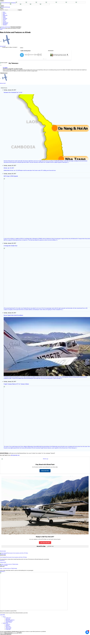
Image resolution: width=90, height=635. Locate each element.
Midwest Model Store (10, 620)
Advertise (7, 625)
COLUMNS (5, 67)
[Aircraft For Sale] (31, 2)
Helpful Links (5, 623)
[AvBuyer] (41, 2)
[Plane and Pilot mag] (61, 2)
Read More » (2, 560)
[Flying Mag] (13, 2)
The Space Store (9, 621)
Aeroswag (8, 618)
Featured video (3, 562)
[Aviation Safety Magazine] (15, 4)
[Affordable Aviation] (71, 2)
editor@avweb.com (15, 455)
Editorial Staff (3, 46)
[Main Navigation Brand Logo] (5, 7)
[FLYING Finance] (25, 4)
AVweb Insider (3, 551)
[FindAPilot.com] (35, 4)
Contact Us (8, 624)
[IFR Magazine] (5, 4)
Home (1, 28)
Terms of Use (8, 627)
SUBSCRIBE (2, 614)
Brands (2, 0)
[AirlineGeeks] (21, 2)
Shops (4, 616)
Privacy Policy (8, 628)
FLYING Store (8, 617)
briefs (4, 28)
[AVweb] (5, 2)
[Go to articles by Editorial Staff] (45, 40)
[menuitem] (46, 12)
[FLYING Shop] (45, 4)
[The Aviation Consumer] (80, 2)
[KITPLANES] (51, 2)
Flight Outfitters (9, 622)
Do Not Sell (8, 629)
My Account (8, 626)
